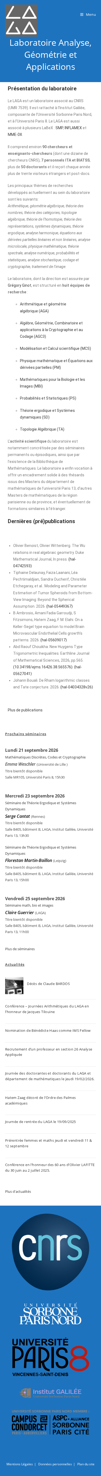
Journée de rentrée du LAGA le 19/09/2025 (40, 1121)
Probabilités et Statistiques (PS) (48, 398)
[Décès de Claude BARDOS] (14, 986)
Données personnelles (55, 1464)
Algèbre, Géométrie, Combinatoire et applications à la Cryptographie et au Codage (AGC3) (51, 330)
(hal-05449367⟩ (59, 606)
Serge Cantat (17, 816)
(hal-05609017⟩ (53, 640)
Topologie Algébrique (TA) (42, 429)
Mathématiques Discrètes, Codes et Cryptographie (45, 757)
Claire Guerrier (20, 912)
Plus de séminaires (20, 948)
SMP (59, 128)
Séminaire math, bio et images (29, 905)
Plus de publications (25, 710)
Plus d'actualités (18, 1191)
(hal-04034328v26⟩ (76, 687)
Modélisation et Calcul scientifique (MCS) (55, 348)
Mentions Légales (19, 1464)
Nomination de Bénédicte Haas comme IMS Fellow (48, 1030)
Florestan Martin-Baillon (28, 860)
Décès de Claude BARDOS (48, 983)
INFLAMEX (73, 128)
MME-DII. (15, 134)
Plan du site (86, 1464)
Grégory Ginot (19, 285)
